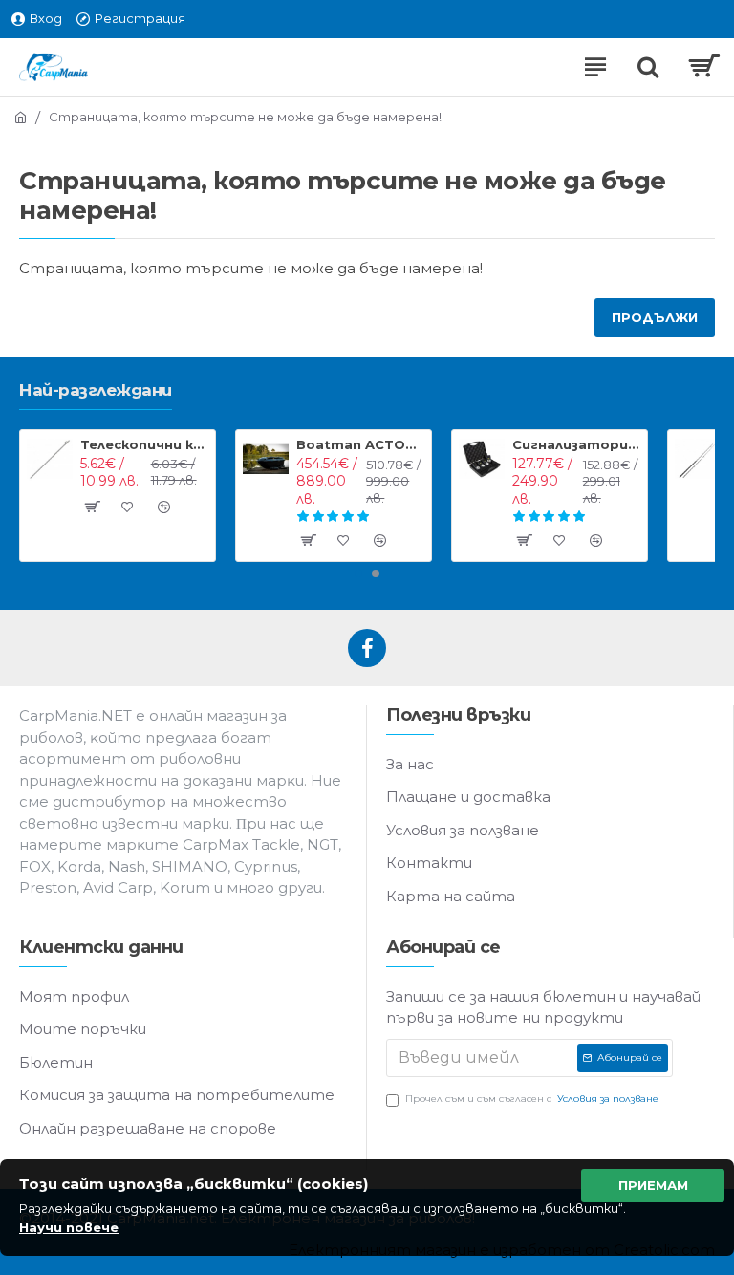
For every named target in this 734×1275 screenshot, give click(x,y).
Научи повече (69, 1227)
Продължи (655, 317)
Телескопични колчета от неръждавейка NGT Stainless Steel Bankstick (144, 444)
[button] (358, 573)
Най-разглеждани (95, 390)
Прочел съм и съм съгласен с (531, 1098)
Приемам (653, 1185)
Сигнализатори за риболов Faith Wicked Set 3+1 (576, 444)
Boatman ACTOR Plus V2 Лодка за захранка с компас (360, 444)
